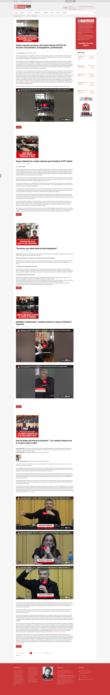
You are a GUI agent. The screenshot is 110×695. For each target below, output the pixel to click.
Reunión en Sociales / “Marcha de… (82, 83)
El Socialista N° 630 (29, 445)
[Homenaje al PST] (86, 99)
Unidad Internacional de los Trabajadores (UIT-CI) (66, 675)
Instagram (68, 1)
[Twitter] (0, 175)
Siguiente (46, 653)
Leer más (18, 127)
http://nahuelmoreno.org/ (48, 680)
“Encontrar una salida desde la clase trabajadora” (36, 248)
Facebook (66, 1)
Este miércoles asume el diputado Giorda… (85, 6)
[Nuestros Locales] (86, 114)
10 (42, 653)
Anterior (21, 653)
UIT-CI (75, 1)
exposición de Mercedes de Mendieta (58, 631)
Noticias (22, 12)
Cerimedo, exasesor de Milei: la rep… (82, 91)
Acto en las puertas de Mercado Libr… (82, 56)
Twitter (70, 1)
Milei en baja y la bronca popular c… (81, 66)
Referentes (46, 12)
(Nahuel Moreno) (35, 681)
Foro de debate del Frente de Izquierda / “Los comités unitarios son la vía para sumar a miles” (44, 441)
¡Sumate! (64, 12)
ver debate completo (31, 491)
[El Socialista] (86, 21)
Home (16, 12)
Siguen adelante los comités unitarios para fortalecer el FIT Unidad (44, 161)
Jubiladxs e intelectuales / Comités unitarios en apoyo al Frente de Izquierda (43, 323)
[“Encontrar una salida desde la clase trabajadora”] (27, 234)
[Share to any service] (0, 176)
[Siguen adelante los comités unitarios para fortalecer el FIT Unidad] (27, 146)
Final (51, 653)
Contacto (58, 12)
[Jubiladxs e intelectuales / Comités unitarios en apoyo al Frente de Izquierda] (27, 307)
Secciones (29, 12)
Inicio (18, 653)
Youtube (72, 1)
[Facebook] (0, 174)
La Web (27, 326)
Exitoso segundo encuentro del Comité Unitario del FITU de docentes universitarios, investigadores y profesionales (41, 46)
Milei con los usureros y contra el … (82, 74)
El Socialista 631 (28, 163)
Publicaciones (37, 12)
